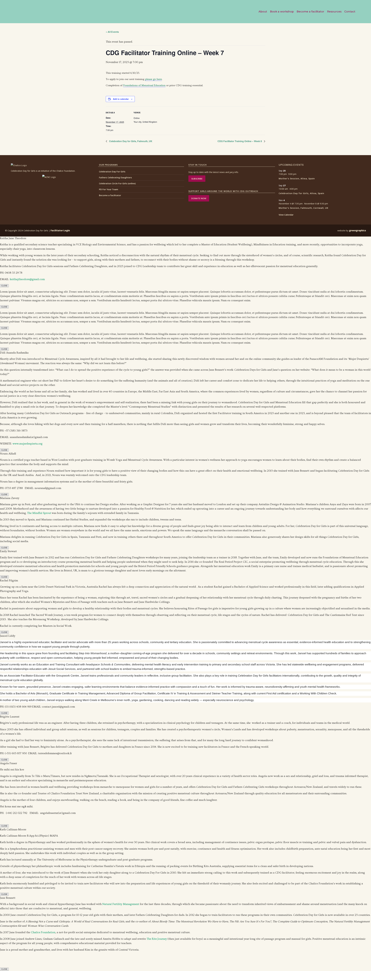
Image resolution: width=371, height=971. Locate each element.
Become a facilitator (110, 195)
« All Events (112, 31)
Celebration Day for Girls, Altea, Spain (301, 193)
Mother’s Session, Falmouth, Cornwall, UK (303, 207)
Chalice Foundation (43, 932)
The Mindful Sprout (39, 513)
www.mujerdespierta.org (27, 443)
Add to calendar (121, 98)
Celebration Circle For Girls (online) (117, 183)
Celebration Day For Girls (112, 171)
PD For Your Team (108, 189)
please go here (153, 79)
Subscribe (196, 178)
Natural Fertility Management (120, 904)
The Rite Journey (157, 938)
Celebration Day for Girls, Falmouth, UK (130, 141)
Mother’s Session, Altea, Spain (297, 178)
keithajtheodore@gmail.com (27, 279)
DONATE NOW (198, 198)
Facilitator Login (60, 230)
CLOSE (4, 286)
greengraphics (357, 230)
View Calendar (286, 214)
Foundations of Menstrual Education (144, 85)
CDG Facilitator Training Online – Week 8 (240, 141)
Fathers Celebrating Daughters (115, 177)
